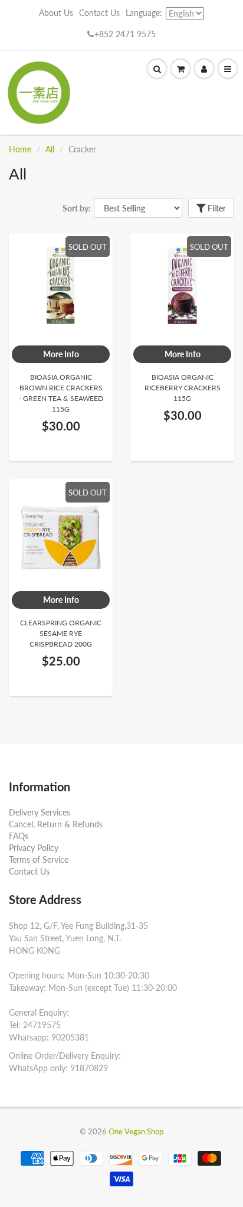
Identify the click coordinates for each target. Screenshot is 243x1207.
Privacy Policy (33, 848)
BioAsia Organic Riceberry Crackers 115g (183, 388)
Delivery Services (39, 812)
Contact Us (99, 13)
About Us (56, 13)
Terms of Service (38, 859)
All (49, 149)
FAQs (18, 836)
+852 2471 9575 (125, 34)
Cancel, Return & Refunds (56, 824)
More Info (61, 354)
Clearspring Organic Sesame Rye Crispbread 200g (60, 633)
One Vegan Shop (136, 1131)
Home (20, 149)
